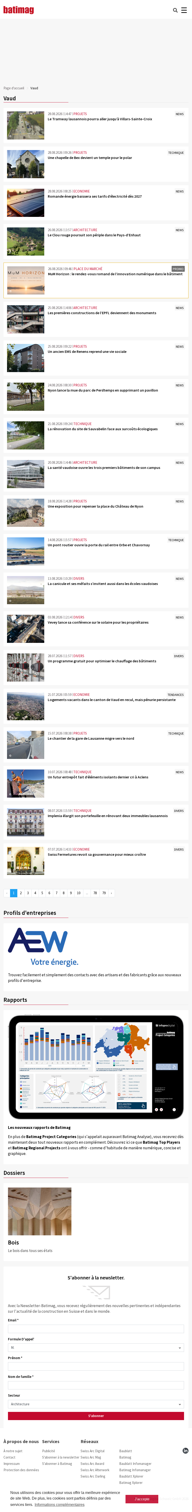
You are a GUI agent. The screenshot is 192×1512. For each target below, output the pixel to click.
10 (78, 893)
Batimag (125, 1457)
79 (104, 893)
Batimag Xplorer (131, 1482)
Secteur (14, 1395)
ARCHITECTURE (85, 230)
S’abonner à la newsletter (60, 1457)
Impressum (12, 1463)
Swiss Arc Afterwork (95, 1470)
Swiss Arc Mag (91, 1457)
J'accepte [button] (142, 1499)
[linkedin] (185, 1451)
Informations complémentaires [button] (60, 1505)
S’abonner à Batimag (57, 1463)
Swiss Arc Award (92, 1463)
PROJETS (80, 114)
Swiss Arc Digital (92, 1451)
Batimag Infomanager (135, 1470)
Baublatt (125, 1451)
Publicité (48, 1451)
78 (95, 893)
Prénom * (15, 1358)
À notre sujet (13, 1451)
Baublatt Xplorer (131, 1476)
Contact (9, 1457)
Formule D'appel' (21, 1339)
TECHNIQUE (82, 424)
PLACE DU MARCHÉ (88, 269)
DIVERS (78, 578)
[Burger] (183, 10)
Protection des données (21, 1470)
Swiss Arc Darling (93, 1476)
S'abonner (96, 1416)
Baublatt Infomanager (135, 1463)
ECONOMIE (81, 191)
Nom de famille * (21, 1376)
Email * (13, 1320)
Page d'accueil (14, 88)
